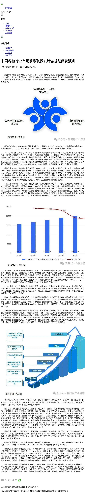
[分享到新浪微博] (9, 480)
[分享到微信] (19, 480)
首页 (7, 23)
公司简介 (8, 26)
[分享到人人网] (16, 480)
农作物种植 (9, 28)
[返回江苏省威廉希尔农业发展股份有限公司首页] (2, 4)
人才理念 (8, 33)
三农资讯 (8, 30)
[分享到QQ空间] (5, 480)
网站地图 (8, 8)
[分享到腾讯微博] (12, 480)
